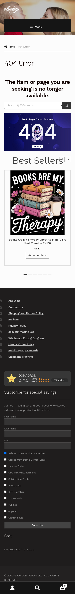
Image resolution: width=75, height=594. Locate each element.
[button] (68, 159)
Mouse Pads (15, 498)
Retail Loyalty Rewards (23, 350)
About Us (14, 300)
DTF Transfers (16, 492)
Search (37, 588)
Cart (58, 584)
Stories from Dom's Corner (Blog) (26, 459)
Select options (37, 255)
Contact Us (15, 307)
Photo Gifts (14, 485)
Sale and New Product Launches (26, 453)
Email (7, 440)
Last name (10, 428)
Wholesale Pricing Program (26, 338)
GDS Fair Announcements (22, 472)
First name (10, 416)
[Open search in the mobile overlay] (37, 105)
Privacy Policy (17, 325)
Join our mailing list (21, 331)
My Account (12, 588)
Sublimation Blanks (18, 479)
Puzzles (12, 504)
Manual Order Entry (21, 344)
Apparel (12, 511)
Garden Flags (15, 517)
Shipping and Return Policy (26, 313)
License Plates (16, 466)
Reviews (13, 319)
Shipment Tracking (20, 356)
